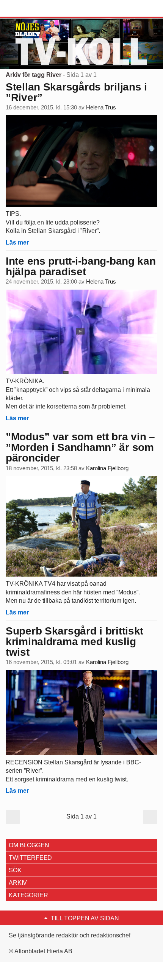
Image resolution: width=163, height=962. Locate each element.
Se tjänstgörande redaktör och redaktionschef (69, 935)
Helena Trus (101, 107)
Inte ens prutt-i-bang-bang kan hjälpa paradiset (81, 266)
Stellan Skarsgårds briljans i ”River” (76, 92)
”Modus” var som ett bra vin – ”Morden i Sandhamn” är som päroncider (80, 447)
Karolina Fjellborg (107, 468)
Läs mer (17, 242)
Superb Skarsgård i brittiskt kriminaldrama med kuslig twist (74, 641)
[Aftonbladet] (34, 9)
